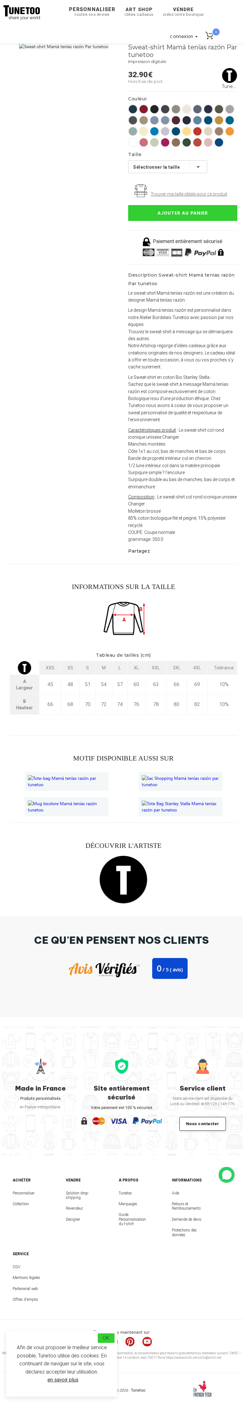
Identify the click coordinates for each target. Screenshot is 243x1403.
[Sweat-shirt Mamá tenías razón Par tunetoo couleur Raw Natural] (208, 131)
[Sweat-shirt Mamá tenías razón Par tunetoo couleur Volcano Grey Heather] (165, 109)
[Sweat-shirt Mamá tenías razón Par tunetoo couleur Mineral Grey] (197, 109)
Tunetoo (125, 1193)
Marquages (128, 1204)
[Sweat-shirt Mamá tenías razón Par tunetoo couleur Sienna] (219, 131)
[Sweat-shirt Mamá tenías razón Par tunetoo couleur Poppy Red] (197, 131)
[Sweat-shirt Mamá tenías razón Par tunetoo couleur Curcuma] (219, 120)
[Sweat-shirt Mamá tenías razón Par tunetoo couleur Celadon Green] (154, 142)
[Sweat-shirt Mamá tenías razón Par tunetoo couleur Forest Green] (186, 142)
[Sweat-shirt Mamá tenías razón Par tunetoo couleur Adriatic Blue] (197, 120)
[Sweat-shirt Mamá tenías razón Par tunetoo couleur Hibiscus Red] (143, 109)
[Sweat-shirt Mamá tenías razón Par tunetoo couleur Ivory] (186, 109)
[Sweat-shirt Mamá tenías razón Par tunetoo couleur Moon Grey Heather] (229, 109)
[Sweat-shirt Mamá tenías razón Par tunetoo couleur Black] (154, 109)
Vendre (183, 12)
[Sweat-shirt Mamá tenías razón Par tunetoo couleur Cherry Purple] (165, 142)
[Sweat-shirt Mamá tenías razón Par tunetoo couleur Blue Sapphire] (208, 120)
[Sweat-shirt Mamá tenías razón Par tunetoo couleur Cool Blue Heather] (154, 120)
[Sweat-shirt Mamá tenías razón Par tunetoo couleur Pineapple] (186, 131)
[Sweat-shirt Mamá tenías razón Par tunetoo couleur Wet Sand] (143, 120)
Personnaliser (92, 11)
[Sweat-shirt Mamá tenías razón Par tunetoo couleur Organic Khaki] (219, 109)
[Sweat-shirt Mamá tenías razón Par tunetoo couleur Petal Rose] (208, 142)
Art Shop (139, 12)
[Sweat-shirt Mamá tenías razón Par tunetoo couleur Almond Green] (176, 109)
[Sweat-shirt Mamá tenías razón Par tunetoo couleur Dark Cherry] (176, 120)
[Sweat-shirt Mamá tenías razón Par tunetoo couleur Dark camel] (176, 142)
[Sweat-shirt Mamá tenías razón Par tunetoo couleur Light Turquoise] (154, 131)
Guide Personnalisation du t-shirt (132, 1219)
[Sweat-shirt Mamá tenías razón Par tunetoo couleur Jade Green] (133, 131)
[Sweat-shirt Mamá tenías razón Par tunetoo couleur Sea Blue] (219, 142)
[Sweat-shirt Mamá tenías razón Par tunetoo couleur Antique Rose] (143, 142)
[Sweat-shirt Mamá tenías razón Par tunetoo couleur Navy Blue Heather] (208, 109)
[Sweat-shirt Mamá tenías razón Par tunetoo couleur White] (133, 142)
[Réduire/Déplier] (226, 1175)
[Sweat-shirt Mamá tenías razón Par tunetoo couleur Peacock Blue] (133, 109)
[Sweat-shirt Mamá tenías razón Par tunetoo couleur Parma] (165, 131)
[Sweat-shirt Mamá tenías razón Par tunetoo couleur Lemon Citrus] (143, 131)
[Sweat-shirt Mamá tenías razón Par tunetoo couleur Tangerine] (229, 131)
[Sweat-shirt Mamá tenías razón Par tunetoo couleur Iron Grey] (133, 120)
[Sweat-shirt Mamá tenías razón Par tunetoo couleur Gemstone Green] (229, 120)
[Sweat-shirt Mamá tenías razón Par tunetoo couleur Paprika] (197, 142)
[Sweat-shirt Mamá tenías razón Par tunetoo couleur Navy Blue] (186, 120)
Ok (106, 1338)
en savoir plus (62, 1380)
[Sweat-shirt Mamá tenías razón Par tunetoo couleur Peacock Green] (176, 131)
